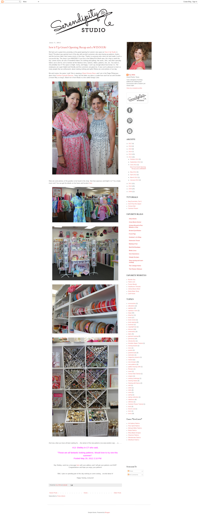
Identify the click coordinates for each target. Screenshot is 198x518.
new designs (132, 362)
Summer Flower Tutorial (135, 404)
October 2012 (134, 159)
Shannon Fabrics (133, 435)
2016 (130, 146)
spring (130, 395)
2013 (130, 154)
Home (86, 493)
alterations (131, 306)
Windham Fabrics (133, 440)
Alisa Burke (133, 219)
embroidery (131, 331)
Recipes (130, 369)
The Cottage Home (135, 266)
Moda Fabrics (132, 430)
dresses (130, 329)
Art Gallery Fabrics (134, 423)
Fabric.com (131, 282)
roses (130, 371)
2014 (130, 151)
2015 (130, 149)
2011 (130, 183)
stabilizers (131, 399)
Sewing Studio (132, 381)
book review (132, 320)
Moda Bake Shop (133, 291)
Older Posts (117, 493)
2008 (130, 191)
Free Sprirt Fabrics (134, 426)
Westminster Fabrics (134, 437)
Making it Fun (133, 244)
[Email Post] (71, 485)
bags (129, 313)
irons (129, 348)
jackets (130, 350)
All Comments (133, 475)
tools (129, 406)
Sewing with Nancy (134, 383)
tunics (130, 413)
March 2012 (134, 177)
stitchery (130, 402)
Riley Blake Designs (134, 433)
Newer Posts (53, 493)
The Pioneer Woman (135, 269)
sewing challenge (133, 378)
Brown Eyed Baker (135, 230)
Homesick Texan (134, 240)
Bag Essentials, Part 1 (135, 201)
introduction (132, 341)
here (90, 183)
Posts (131, 471)
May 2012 (133, 172)
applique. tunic (132, 310)
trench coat (131, 409)
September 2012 (135, 162)
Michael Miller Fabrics (135, 428)
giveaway (131, 338)
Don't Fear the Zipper (134, 204)
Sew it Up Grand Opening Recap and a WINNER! (77, 47)
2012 (130, 157)
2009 (130, 189)
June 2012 (133, 165)
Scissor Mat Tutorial (134, 374)
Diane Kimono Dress (89, 73)
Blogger (107, 512)
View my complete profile (134, 88)
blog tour (131, 315)
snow (130, 392)
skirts (129, 390)
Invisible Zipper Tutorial (135, 343)
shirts (130, 388)
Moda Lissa (132, 250)
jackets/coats (132, 353)
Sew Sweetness (134, 254)
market (130, 360)
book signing (132, 322)
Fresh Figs (132, 234)
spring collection (133, 397)
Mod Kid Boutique (134, 247)
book (129, 317)
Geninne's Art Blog (135, 237)
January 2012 (134, 180)
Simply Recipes (134, 257)
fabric (130, 334)
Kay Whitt (132, 75)
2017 (130, 143)
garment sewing (133, 336)
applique (131, 308)
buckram (131, 324)
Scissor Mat (131, 206)
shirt (129, 385)
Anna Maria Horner (135, 222)
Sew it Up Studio (110, 52)
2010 (130, 186)
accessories (132, 303)
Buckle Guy (131, 279)
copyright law (132, 327)
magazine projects (134, 357)
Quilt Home (131, 293)
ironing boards (132, 346)
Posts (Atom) (61, 496)
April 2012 (133, 174)
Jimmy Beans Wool (134, 289)
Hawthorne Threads (134, 286)
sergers (130, 376)
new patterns (132, 364)
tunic (129, 411)
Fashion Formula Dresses (64, 75)
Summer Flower (133, 208)
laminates (131, 355)
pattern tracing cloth (134, 367)
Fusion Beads (132, 284)
